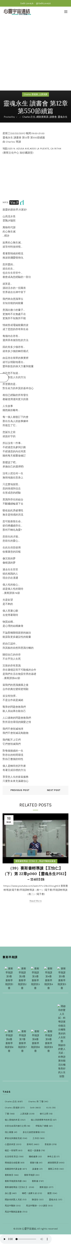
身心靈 (11, 1193)
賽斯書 (38, 1181)
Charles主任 (28, 116)
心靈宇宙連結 (29, 1228)
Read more (35, 900)
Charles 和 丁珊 (38, 1101)
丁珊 (10, 1114)
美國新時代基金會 (16, 1169)
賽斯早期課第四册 (16, 1181)
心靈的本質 (13, 1144)
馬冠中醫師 (13, 1205)
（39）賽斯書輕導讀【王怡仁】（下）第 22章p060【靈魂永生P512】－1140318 (35, 874)
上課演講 (43, 94)
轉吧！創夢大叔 (32, 1193)
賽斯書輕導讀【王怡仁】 (26, 861)
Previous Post (20, 790)
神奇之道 (53, 1156)
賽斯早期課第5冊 (62, 984)
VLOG (51, 1107)
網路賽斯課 (42, 116)
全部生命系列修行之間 (17, 1126)
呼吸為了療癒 (44, 1126)
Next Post (53, 790)
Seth (35, 1107)
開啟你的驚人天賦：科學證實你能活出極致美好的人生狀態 (61, 1061)
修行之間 (46, 1114)
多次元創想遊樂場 (34, 1132)
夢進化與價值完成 (16, 1138)
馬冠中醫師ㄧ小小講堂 (39, 1205)
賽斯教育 (12, 1175)
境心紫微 (11, 1132)
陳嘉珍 (38, 1199)
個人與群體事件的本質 (44, 1120)
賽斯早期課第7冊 (22, 1047)
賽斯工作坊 (56, 1169)
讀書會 (53, 116)
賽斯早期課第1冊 (9, 984)
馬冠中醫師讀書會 (47, 861)
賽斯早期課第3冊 (35, 984)
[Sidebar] (4, 377)
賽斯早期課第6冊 (9, 1047)
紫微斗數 (36, 1162)
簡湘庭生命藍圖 (15, 1162)
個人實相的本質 (15, 1120)
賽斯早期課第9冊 (48, 1047)
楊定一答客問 (13, 1150)
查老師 (51, 1144)
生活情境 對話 (14, 1156)
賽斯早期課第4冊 (48, 984)
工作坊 (39, 1138)
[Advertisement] (35, 55)
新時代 (33, 1144)
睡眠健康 (35, 1156)
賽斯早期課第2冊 (22, 984)
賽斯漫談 (46, 1187)
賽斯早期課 (31, 1175)
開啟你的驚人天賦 (16, 1199)
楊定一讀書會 (36, 1150)
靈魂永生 (62, 116)
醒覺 (52, 1193)
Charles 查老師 (31, 94)
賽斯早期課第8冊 (35, 1047)
